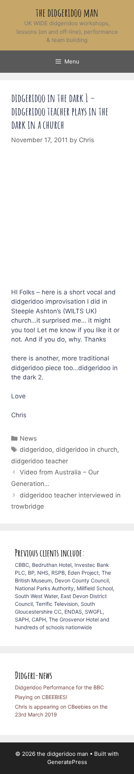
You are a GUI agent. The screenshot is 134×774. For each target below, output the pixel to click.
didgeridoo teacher (39, 461)
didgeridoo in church (86, 449)
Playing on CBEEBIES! (41, 697)
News (28, 438)
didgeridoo (36, 449)
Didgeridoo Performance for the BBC (59, 687)
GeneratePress (67, 761)
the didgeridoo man (67, 12)
